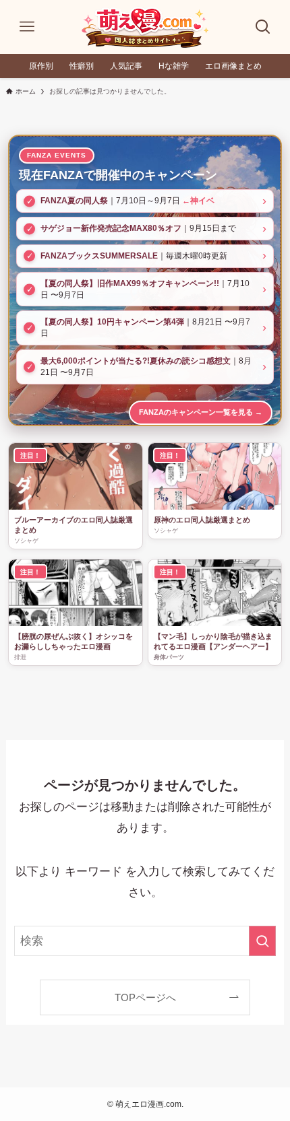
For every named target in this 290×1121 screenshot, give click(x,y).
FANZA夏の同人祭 (74, 200)
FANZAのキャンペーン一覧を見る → (200, 412)
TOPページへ (145, 997)
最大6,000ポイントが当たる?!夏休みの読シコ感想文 (135, 361)
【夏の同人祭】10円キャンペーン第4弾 (112, 322)
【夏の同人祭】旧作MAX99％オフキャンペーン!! (129, 283)
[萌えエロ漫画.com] (145, 27)
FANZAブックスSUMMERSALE (99, 256)
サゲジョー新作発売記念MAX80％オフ (110, 228)
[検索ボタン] (263, 27)
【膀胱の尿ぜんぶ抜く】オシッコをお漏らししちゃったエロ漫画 (73, 641)
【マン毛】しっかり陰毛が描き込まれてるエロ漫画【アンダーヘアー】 (213, 641)
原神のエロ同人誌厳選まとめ (202, 520)
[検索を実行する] (262, 940)
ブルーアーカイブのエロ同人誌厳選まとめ (73, 525)
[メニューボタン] (27, 27)
